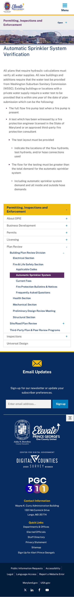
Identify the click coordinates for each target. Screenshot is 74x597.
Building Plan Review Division (27, 252)
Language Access (26, 574)
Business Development (21, 225)
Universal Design (17, 343)
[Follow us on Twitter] (25, 590)
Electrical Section (23, 258)
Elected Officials (36, 532)
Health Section (22, 298)
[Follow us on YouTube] (47, 590)
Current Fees (23, 280)
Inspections (14, 336)
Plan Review (14, 246)
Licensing (13, 239)
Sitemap (36, 547)
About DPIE (14, 218)
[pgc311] (37, 432)
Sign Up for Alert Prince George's (36, 552)
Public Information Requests (27, 568)
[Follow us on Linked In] (32, 590)
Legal (10, 574)
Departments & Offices (36, 526)
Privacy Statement (36, 542)
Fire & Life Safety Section (28, 264)
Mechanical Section (25, 304)
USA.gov (45, 582)
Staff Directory (36, 537)
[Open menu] (65, 7)
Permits (12, 232)
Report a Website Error (51, 574)
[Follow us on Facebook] (39, 590)
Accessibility (53, 568)
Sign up (61, 404)
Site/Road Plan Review (23, 323)
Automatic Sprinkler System (33, 275)
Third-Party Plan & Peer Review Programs (35, 330)
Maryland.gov (30, 582)
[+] (59, 23)
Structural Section (24, 317)
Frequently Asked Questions (33, 292)
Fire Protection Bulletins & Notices (36, 286)
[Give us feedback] (70, 417)
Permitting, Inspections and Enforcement (22, 22)
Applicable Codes (26, 269)
